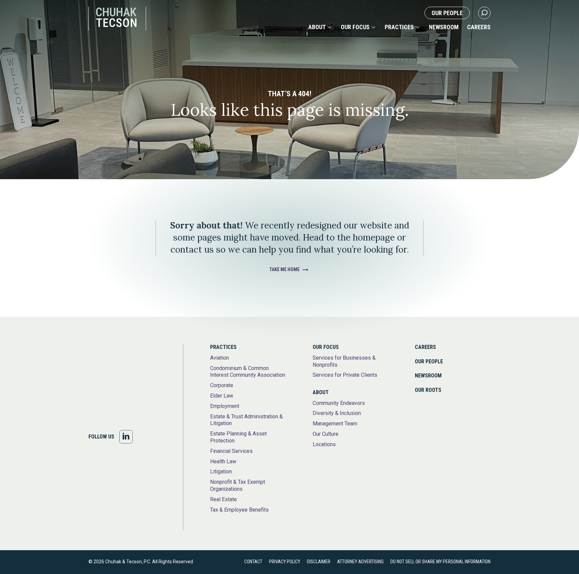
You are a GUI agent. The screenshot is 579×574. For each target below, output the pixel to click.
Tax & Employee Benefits (239, 510)
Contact (253, 561)
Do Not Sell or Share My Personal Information (440, 561)
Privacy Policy (284, 561)
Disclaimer (318, 561)
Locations (324, 444)
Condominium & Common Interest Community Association (247, 371)
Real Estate (223, 499)
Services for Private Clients (345, 375)
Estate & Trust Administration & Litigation (246, 420)
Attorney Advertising (360, 561)
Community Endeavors (339, 403)
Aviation (219, 358)
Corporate (221, 385)
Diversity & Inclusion (337, 413)
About (317, 27)
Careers (479, 27)
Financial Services (231, 451)
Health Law (223, 461)
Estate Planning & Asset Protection (238, 437)
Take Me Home (284, 269)
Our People (447, 12)
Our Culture (325, 434)
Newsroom (444, 27)
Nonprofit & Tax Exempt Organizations (237, 485)
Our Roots (428, 390)
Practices (399, 27)
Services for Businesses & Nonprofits (344, 361)
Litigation (221, 471)
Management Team (335, 423)
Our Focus (355, 27)
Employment (224, 406)
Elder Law (221, 396)
